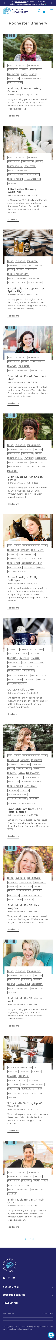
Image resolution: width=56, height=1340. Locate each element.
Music (33, 74)
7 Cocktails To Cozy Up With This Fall (26, 1105)
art (10, 546)
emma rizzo (28, 162)
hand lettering (36, 662)
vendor (41, 567)
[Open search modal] (39, 10)
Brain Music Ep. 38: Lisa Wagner (23, 907)
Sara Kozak (30, 786)
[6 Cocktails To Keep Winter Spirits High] (28, 247)
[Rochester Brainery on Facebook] (4, 1278)
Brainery (12, 70)
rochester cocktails (18, 1093)
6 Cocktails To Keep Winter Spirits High (25, 290)
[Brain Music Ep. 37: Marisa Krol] (28, 957)
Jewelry (37, 980)
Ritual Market (33, 777)
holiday (12, 667)
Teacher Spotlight (17, 799)
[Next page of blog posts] (31, 1239)
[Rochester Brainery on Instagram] (9, 1278)
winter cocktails (16, 283)
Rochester (13, 78)
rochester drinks (17, 278)
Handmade (13, 559)
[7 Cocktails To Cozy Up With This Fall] (28, 1053)
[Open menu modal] (52, 10)
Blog (10, 66)
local (24, 74)
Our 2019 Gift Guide (20, 689)
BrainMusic (25, 449)
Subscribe (48, 1314)
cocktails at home (17, 1080)
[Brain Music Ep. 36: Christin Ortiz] (28, 1158)
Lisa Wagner (25, 887)
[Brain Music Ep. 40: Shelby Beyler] (28, 430)
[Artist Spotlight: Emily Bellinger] (28, 531)
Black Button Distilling (20, 1067)
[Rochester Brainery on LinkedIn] (14, 1278)
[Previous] (4, 3)
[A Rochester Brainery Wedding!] (28, 143)
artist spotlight (31, 546)
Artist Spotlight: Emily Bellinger (22, 579)
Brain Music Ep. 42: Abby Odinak (24, 90)
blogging (20, 66)
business (12, 265)
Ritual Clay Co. (15, 777)
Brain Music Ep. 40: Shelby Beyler (25, 478)
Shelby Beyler (15, 467)
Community (36, 70)
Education (13, 74)
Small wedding (32, 179)
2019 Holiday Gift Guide (31, 649)
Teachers (12, 471)
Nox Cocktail (37, 1085)
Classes (24, 70)
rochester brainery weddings (23, 175)
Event (11, 769)
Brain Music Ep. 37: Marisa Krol (25, 1000)
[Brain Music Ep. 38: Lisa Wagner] (28, 863)
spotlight (29, 467)
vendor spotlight (17, 572)
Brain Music (34, 66)
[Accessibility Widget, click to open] (51, 1335)
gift (24, 662)
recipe (20, 270)
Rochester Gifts (39, 675)
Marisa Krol (23, 984)
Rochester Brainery (32, 78)
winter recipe (35, 283)
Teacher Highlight (17, 795)
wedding (12, 183)
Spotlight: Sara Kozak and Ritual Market (24, 810)
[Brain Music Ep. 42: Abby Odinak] (28, 51)
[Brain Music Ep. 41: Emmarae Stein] (28, 343)
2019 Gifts (12, 649)
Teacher (41, 467)
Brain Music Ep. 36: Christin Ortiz (26, 1201)
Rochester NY (15, 83)
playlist (12, 366)
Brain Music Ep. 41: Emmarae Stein (26, 377)
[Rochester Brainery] (15, 10)
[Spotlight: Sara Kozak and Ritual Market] (28, 741)
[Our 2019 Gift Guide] (28, 635)
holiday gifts (25, 667)
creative (38, 265)
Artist (17, 546)
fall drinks (14, 1085)
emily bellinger (27, 554)
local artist (36, 559)
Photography (15, 166)
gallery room (24, 769)
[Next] (51, 3)
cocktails (23, 1076)
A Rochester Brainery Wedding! (21, 190)
